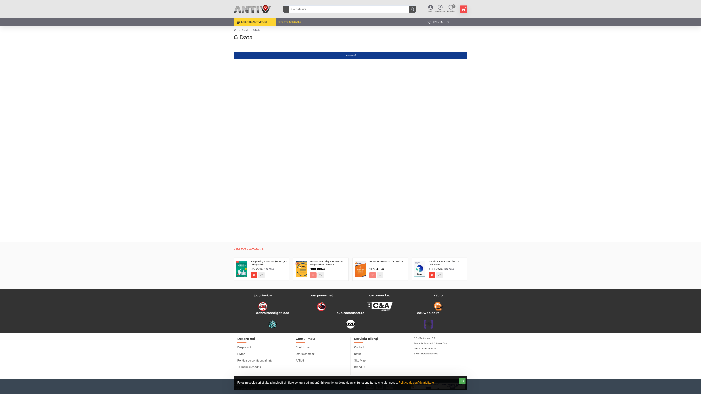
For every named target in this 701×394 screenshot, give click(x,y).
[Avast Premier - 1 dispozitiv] (360, 269)
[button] (254, 275)
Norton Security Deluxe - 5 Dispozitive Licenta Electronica (326, 263)
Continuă (350, 55)
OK (462, 381)
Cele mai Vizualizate (248, 248)
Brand (245, 30)
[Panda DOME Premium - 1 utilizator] (419, 269)
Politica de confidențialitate (416, 382)
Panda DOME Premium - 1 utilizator (445, 263)
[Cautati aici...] (412, 9)
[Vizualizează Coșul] (463, 9)
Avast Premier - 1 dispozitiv (386, 261)
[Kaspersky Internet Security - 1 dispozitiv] (241, 269)
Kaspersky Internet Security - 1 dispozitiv (269, 263)
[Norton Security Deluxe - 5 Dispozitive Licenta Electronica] (301, 269)
